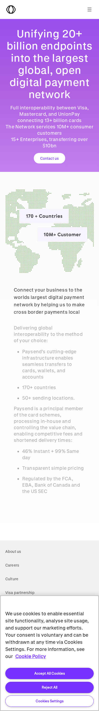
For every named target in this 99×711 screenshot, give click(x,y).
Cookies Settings (50, 701)
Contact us (49, 158)
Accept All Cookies (49, 673)
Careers (12, 565)
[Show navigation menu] (89, 9)
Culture (11, 579)
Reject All (49, 687)
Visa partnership (20, 592)
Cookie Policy (30, 656)
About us (13, 551)
